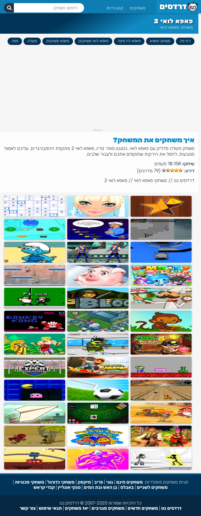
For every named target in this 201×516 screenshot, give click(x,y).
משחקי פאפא (160, 41)
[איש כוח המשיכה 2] (34, 284)
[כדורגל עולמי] (97, 399)
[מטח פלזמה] (161, 239)
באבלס (127, 487)
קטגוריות (115, 7)
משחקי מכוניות (29, 482)
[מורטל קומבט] (97, 261)
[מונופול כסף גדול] (97, 330)
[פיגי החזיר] (97, 284)
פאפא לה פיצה (129, 41)
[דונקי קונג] (34, 330)
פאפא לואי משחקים (93, 41)
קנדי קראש (44, 487)
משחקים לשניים (152, 487)
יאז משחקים (76, 508)
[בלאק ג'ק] (97, 422)
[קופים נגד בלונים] (161, 330)
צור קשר (28, 508)
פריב (98, 482)
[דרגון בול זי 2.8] (34, 353)
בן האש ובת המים (100, 487)
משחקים (138, 7)
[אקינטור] (97, 239)
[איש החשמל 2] (161, 468)
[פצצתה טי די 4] (97, 307)
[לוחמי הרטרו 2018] (34, 307)
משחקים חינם (129, 482)
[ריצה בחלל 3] (161, 261)
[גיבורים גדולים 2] (161, 422)
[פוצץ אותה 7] (161, 284)
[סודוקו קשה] (34, 216)
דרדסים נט (184, 180)
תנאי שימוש (50, 508)
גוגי (109, 482)
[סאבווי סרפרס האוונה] (97, 376)
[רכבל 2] (34, 468)
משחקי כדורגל (61, 482)
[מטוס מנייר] (34, 422)
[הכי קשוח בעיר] (34, 445)
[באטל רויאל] (161, 445)
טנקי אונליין (69, 487)
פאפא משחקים (57, 41)
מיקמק (84, 482)
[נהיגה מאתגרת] (161, 399)
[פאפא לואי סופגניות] (161, 307)
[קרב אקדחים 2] (97, 353)
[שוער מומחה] (34, 376)
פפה (15, 41)
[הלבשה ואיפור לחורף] (97, 216)
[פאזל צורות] (161, 216)
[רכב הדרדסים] (34, 261)
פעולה (32, 41)
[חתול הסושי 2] (34, 239)
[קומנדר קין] (161, 376)
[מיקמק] (97, 445)
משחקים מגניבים (108, 508)
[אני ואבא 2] (97, 468)
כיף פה (185, 41)
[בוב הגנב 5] (161, 353)
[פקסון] (34, 399)
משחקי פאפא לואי (176, 27)
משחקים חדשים (143, 508)
